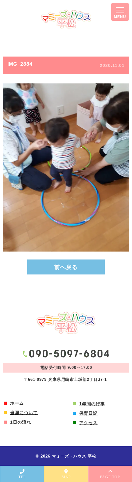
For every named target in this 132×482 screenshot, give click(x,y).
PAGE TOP (110, 477)
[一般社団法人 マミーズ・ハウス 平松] (66, 19)
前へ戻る (66, 267)
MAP (66, 477)
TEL (22, 477)
